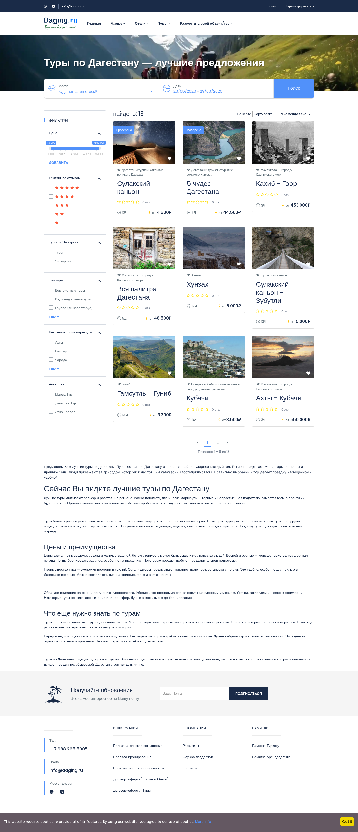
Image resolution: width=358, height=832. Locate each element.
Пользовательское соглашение (138, 745)
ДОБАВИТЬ (58, 162)
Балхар (61, 351)
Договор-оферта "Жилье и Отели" (140, 779)
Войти (272, 6)
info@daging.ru (74, 6)
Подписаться (248, 693)
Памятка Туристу (265, 745)
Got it (347, 821)
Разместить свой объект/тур (205, 23)
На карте (244, 113)
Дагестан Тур (65, 403)
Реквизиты (191, 745)
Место (63, 85)
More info (203, 821)
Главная (94, 23)
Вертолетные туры (70, 290)
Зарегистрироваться (300, 6)
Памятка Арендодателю (271, 756)
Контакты (190, 768)
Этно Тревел (65, 412)
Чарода (61, 359)
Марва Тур (63, 394)
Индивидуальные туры (73, 299)
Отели (140, 23)
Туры (163, 23)
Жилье (117, 23)
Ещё (53, 316)
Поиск (294, 88)
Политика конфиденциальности (138, 768)
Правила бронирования (132, 756)
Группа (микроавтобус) (74, 307)
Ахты (59, 342)
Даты (177, 85)
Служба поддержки (198, 756)
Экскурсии (63, 261)
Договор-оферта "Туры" (132, 790)
